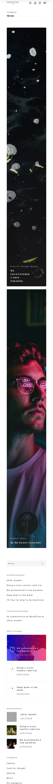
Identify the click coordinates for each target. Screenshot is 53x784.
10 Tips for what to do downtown (25, 600)
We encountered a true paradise (25, 590)
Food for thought (19, 266)
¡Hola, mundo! (14, 580)
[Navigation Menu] (45, 3)
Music (34, 266)
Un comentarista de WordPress (24, 617)
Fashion (14, 538)
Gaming (11, 773)
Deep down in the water (20, 595)
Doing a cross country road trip (24, 585)
